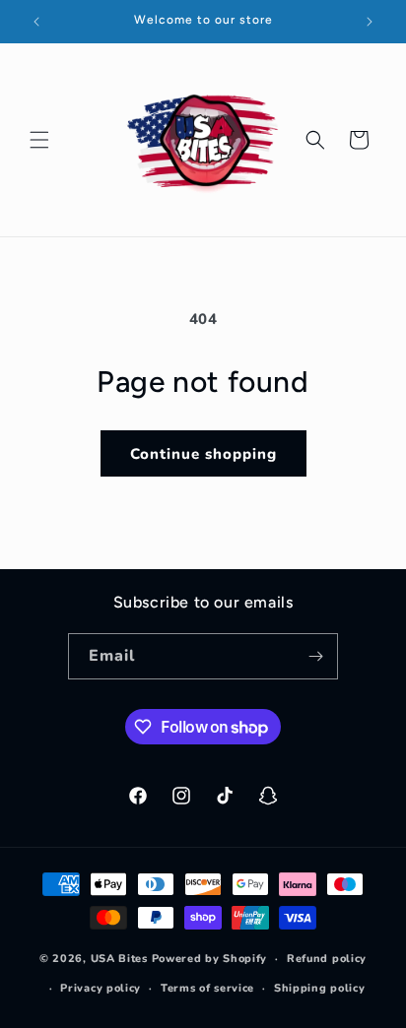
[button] (39, 139)
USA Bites (119, 958)
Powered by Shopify (210, 958)
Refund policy (327, 958)
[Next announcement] (369, 21)
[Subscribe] (315, 656)
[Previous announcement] (36, 21)
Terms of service (207, 988)
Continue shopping (203, 454)
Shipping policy (320, 988)
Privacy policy (100, 988)
